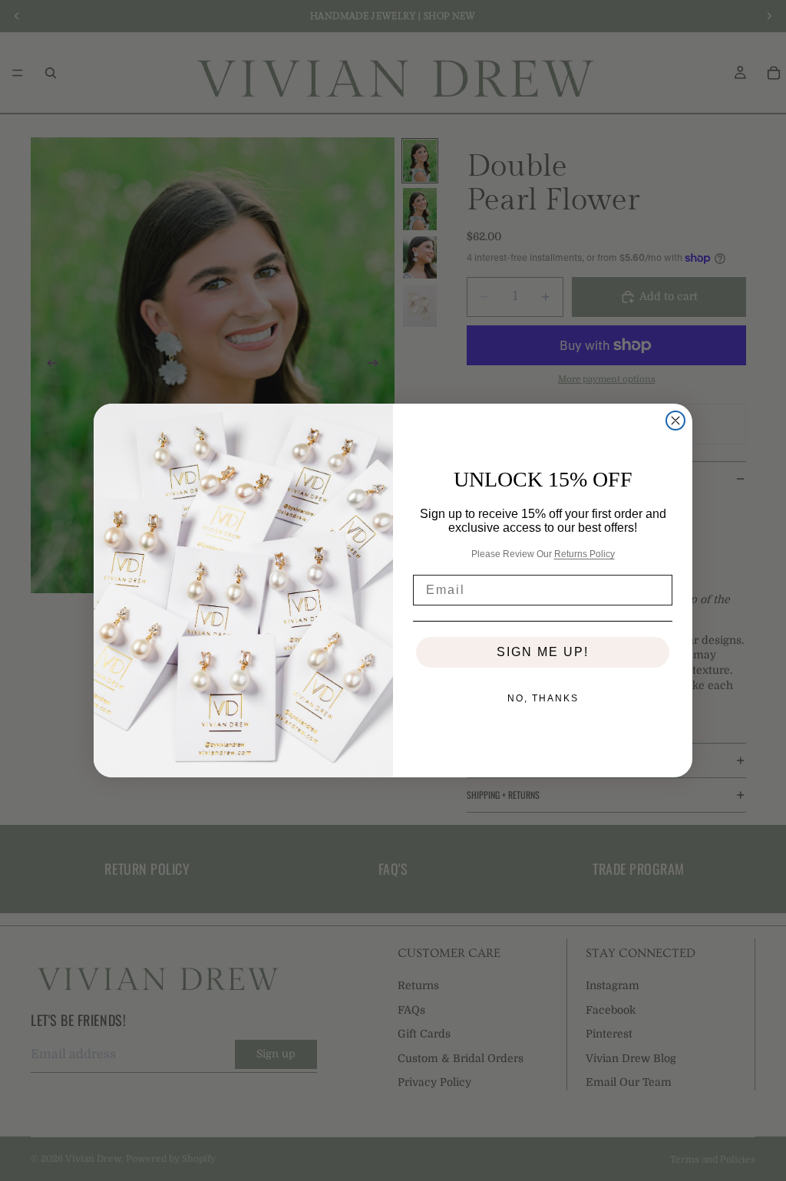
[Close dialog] (675, 420)
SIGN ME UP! (543, 651)
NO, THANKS (543, 698)
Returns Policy (584, 554)
